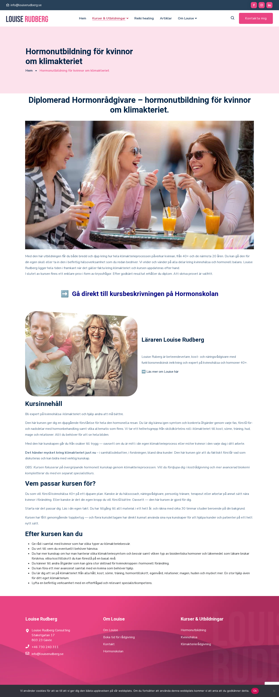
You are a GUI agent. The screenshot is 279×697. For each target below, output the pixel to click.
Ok (255, 690)
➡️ (139, 294)
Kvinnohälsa (189, 637)
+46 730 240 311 (45, 647)
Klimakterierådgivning (196, 644)
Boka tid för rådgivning (119, 637)
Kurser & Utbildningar (108, 18)
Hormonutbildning (193, 630)
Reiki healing (144, 18)
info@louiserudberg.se (26, 5)
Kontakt (109, 644)
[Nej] (274, 691)
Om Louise (186, 18)
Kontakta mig (256, 18)
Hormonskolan (113, 651)
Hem (82, 18)
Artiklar (166, 18)
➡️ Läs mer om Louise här (160, 371)
